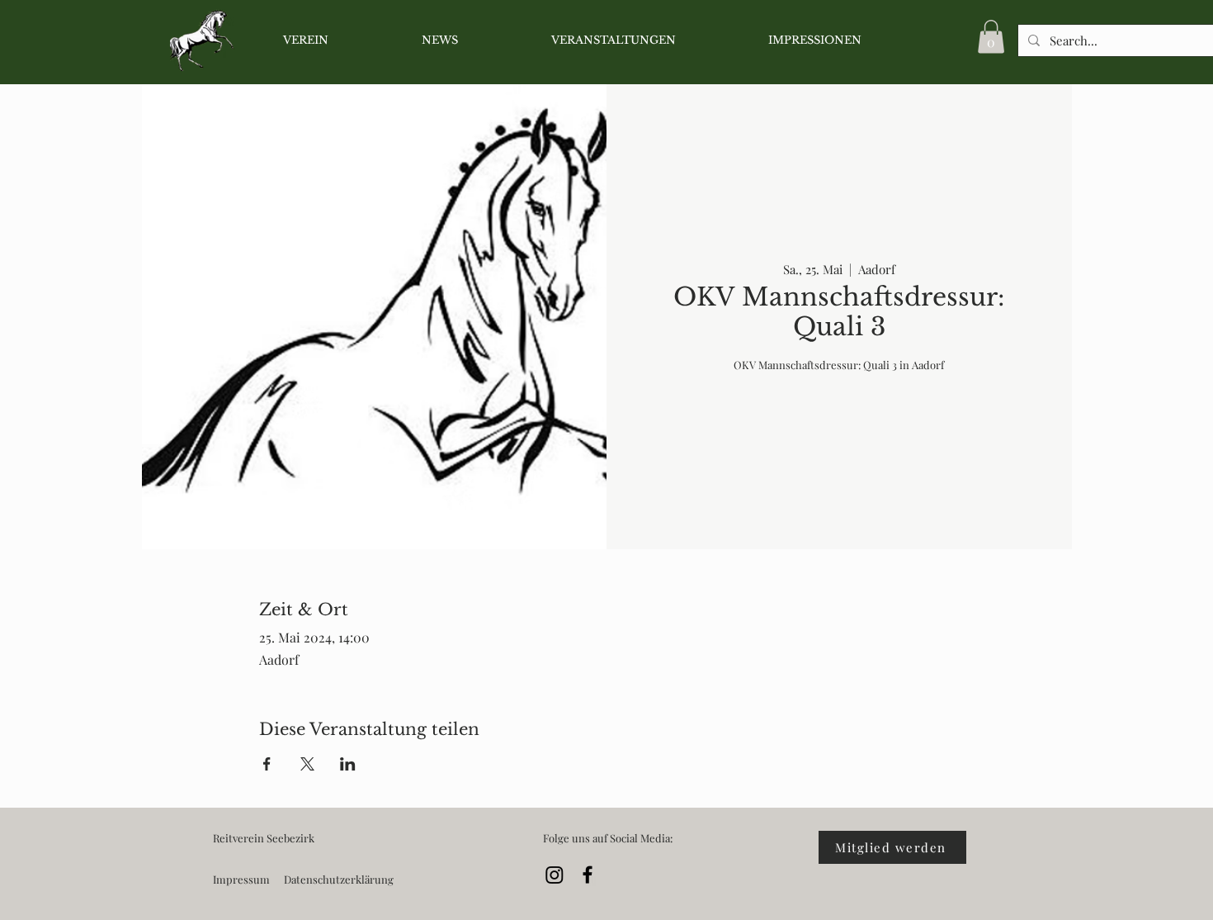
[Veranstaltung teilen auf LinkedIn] (348, 764)
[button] (991, 37)
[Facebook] (587, 874)
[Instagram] (554, 874)
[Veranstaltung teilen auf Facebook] (267, 764)
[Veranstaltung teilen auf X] (307, 764)
